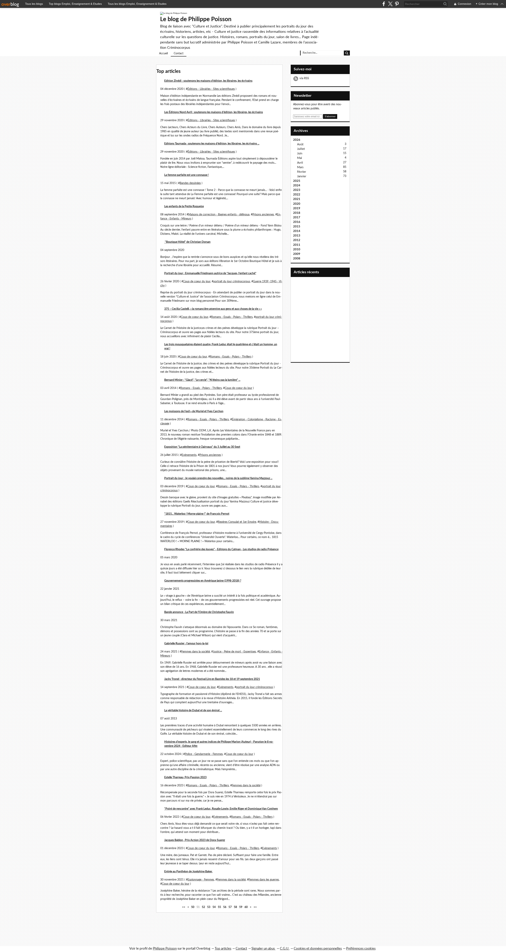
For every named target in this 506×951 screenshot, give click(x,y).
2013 (296, 235)
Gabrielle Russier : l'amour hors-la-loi (186, 643)
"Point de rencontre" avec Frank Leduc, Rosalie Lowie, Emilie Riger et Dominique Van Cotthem (221, 808)
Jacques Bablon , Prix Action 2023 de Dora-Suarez (194, 840)
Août (300, 144)
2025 (296, 180)
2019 (296, 208)
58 (235, 907)
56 (224, 907)
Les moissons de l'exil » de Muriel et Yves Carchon (193, 411)
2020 (296, 203)
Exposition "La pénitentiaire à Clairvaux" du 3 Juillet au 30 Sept (202, 447)
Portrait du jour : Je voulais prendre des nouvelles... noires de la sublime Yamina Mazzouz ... (218, 478)
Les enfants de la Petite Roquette (184, 206)
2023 (296, 190)
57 (230, 907)
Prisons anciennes (263, 214)
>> (255, 907)
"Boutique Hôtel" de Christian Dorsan (187, 242)
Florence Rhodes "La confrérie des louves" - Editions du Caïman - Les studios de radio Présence (221, 549)
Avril (300, 162)
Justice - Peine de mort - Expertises (234, 651)
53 (208, 907)
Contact (178, 53)
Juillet (301, 148)
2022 (296, 194)
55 (219, 907)
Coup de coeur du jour (196, 281)
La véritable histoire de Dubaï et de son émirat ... (193, 710)
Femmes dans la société (195, 651)
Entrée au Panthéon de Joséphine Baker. (188, 871)
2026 (296, 139)
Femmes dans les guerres (264, 879)
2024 (296, 185)
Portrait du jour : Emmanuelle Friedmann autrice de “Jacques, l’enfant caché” (210, 273)
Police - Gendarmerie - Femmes (204, 754)
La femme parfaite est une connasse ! (186, 175)
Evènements (189, 455)
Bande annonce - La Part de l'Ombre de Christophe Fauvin (199, 612)
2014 (296, 231)
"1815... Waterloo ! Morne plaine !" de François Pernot (196, 514)
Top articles (223, 948)
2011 (296, 244)
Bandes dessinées (190, 183)
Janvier (301, 176)
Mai (299, 158)
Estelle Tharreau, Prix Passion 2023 (185, 777)
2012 (296, 240)
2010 (296, 249)
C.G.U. (284, 948)
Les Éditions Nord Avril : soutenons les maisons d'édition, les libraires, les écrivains (213, 112)
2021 (296, 199)
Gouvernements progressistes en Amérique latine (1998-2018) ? (202, 580)
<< (183, 907)
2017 (296, 217)
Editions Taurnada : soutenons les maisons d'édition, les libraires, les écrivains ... (211, 143)
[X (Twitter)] (390, 4)
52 (203, 907)
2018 (296, 212)
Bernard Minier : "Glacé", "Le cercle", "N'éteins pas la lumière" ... (202, 380)
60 (246, 907)
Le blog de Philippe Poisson (195, 19)
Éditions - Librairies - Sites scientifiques (211, 89)
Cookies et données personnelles (318, 948)
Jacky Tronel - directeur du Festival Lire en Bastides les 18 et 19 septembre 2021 (212, 679)
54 (214, 907)
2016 (296, 222)
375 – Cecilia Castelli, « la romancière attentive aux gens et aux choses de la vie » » (213, 309)
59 (240, 907)
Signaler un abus (263, 948)
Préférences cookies (361, 948)
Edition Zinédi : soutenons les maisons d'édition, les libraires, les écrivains (208, 81)
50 (192, 907)
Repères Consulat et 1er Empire (237, 522)
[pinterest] (396, 4)
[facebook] (383, 4)
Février (301, 171)
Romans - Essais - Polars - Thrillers (232, 317)
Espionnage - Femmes (201, 879)
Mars (300, 167)
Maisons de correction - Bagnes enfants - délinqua (218, 214)
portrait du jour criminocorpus (231, 281)
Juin (299, 153)
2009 (296, 254)
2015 (296, 226)
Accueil (163, 53)
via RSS (304, 78)
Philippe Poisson (165, 948)
